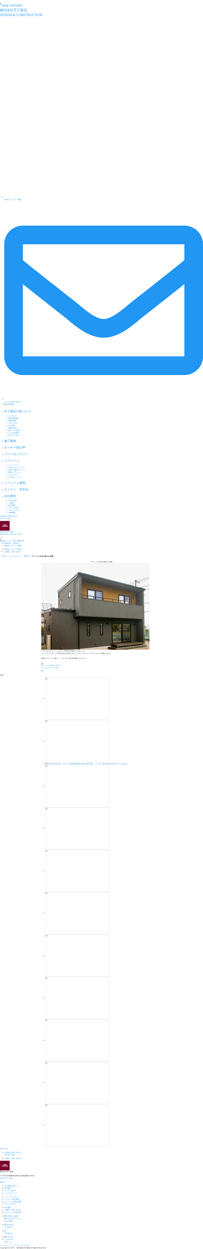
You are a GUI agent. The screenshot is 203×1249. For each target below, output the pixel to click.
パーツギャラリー (16, 454)
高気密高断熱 (13, 418)
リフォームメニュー (11, 1196)
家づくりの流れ (14, 430)
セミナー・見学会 (16, 489)
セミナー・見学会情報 (12, 1201)
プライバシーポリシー (22, 1245)
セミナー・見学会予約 (12, 1212)
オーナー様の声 (14, 447)
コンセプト (12, 416)
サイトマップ (5, 1245)
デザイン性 (12, 423)
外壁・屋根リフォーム (16, 470)
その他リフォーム (15, 477)
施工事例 (10, 441)
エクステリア (13, 474)
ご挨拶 (11, 503)
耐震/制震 (12, 420)
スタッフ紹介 (13, 507)
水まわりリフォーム (16, 467)
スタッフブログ (14, 510)
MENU (2, 1182)
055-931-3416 (6, 1178)
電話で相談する (18, 541)
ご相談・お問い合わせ (12, 1210)
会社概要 (11, 505)
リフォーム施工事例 (11, 1199)
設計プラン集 (13, 435)
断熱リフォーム (14, 472)
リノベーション (14, 465)
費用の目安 (12, 428)
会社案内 (10, 496)
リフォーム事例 (14, 483)
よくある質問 (13, 433)
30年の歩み (12, 500)
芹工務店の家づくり (17, 411)
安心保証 (11, 425)
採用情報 (11, 512)
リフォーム (11, 460)
